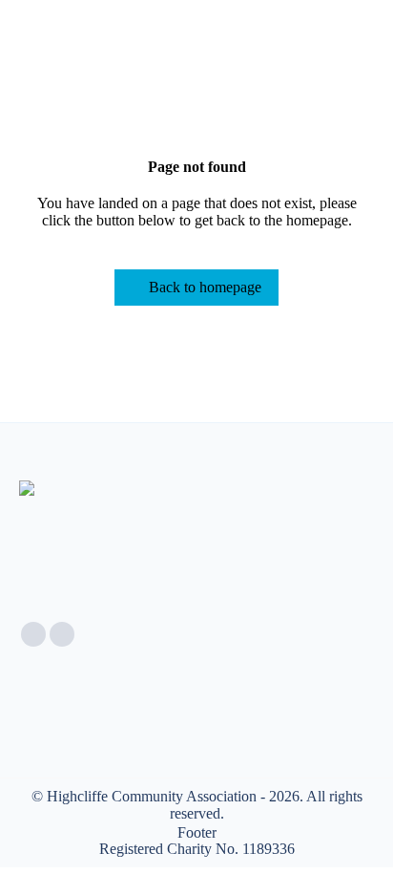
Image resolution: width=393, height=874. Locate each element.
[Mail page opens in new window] (62, 634)
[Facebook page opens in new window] (33, 634)
